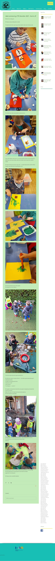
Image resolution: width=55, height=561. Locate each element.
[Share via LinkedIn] (11, 482)
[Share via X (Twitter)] (8, 482)
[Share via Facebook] (5, 482)
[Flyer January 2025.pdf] (50, 3)
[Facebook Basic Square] (42, 530)
